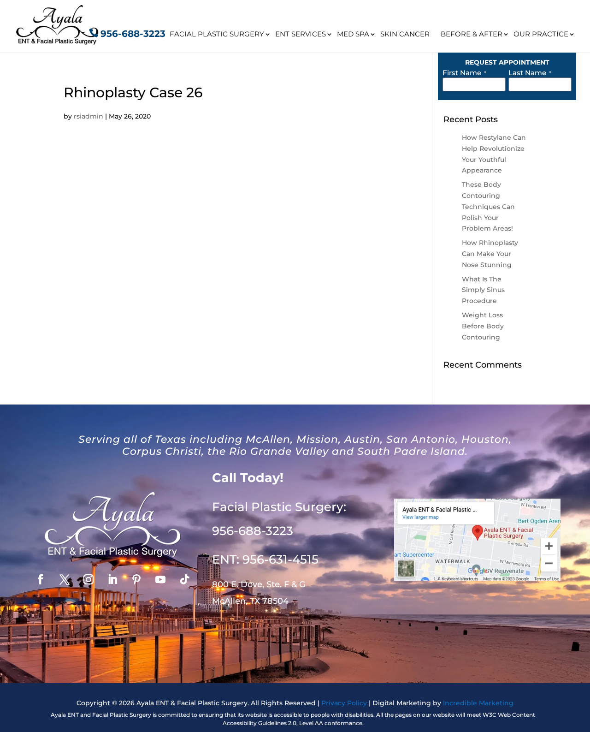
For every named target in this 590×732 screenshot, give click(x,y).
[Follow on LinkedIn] (112, 579)
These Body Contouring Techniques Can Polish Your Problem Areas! (488, 206)
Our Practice (540, 34)
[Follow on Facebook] (40, 579)
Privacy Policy (344, 703)
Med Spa (353, 34)
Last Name (529, 72)
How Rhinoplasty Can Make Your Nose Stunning (490, 253)
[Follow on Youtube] (160, 579)
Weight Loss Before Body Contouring (483, 326)
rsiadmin (88, 116)
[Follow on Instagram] (88, 579)
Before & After (471, 34)
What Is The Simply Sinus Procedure (483, 290)
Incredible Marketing (478, 703)
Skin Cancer (405, 34)
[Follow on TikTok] (184, 579)
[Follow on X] (64, 579)
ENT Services (300, 34)
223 (252, 531)
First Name (464, 72)
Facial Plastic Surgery (217, 34)
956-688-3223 (132, 33)
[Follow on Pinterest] (136, 579)
